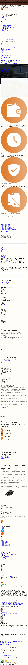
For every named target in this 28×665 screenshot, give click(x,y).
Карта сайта (4, 605)
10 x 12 (2, 573)
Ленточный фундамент (6, 550)
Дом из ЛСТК (4, 543)
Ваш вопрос (3, 628)
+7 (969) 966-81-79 (6, 13)
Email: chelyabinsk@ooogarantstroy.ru (10, 60)
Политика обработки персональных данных (12, 603)
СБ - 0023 (3, 307)
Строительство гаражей (7, 546)
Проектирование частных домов (9, 554)
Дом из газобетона (5, 545)
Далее (1, 633)
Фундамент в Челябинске (7, 538)
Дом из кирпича (5, 542)
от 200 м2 (3, 559)
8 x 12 (2, 568)
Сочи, (2, 587)
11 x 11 (2, 575)
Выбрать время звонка (5, 644)
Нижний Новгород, (16, 587)
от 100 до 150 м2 (5, 556)
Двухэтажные (4, 563)
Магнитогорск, (7, 587)
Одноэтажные (4, 562)
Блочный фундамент (6, 553)
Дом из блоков (4, 541)
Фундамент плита (5, 552)
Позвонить (2, 614)
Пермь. (14, 588)
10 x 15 (2, 574)
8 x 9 (2, 566)
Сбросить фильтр (5, 281)
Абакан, (3, 588)
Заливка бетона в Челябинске (8, 539)
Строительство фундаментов (8, 549)
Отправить (2, 643)
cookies (13, 657)
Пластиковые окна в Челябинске (9, 536)
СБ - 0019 (3, 289)
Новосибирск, (8, 588)
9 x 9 (2, 569)
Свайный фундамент (6, 551)
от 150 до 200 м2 (5, 557)
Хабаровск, (24, 587)
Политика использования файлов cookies (11, 604)
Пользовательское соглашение (9, 63)
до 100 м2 (3, 558)
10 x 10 (2, 572)
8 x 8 (2, 565)
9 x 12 (2, 570)
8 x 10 (2, 567)
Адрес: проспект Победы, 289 (8, 55)
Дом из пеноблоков (6, 544)
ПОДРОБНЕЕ (4, 407)
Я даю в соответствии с (13, 641)
